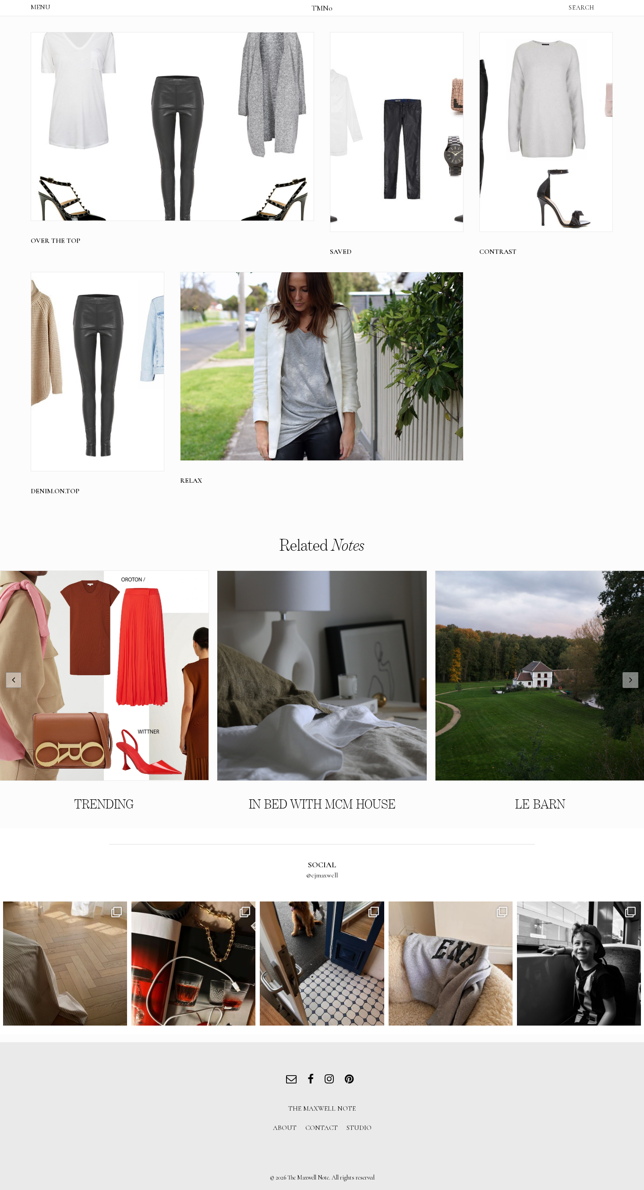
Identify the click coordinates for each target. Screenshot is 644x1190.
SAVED (340, 251)
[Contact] (293, 1080)
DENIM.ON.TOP (55, 491)
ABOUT (285, 1128)
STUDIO (359, 1128)
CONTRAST (498, 251)
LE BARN (540, 804)
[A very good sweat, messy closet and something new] (451, 963)
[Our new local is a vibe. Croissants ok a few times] (322, 963)
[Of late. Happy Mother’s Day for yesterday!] (65, 963)
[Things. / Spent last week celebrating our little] (579, 963)
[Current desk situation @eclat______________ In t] (193, 963)
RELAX (191, 480)
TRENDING (104, 804)
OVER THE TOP (55, 240)
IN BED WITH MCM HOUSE (322, 804)
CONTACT (321, 1128)
